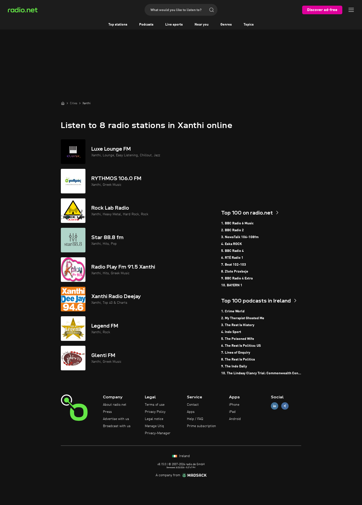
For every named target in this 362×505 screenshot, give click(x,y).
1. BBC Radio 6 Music (237, 223)
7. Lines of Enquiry (235, 352)
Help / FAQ (195, 419)
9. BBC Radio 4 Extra (237, 278)
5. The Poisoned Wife (237, 339)
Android (235, 419)
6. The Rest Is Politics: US (241, 345)
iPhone (234, 404)
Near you (202, 24)
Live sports (174, 24)
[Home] (63, 103)
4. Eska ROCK (231, 244)
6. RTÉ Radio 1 (232, 258)
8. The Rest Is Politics (238, 359)
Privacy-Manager (157, 433)
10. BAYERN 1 (231, 285)
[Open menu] (351, 10)
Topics (249, 24)
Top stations (117, 24)
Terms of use (155, 404)
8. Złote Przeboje (234, 271)
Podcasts (146, 24)
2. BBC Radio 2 (232, 230)
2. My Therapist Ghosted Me (242, 318)
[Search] (211, 10)
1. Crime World (233, 311)
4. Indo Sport (231, 332)
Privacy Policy (155, 412)
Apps (191, 412)
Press (107, 412)
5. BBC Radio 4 (232, 251)
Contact (193, 404)
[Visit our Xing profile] (285, 406)
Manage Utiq (154, 426)
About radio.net (114, 404)
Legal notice (154, 419)
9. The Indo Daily (234, 366)
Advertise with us (116, 419)
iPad (232, 412)
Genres (226, 24)
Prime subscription (201, 426)
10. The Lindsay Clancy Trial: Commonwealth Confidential (261, 373)
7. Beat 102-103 (233, 264)
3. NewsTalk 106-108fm (240, 237)
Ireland (184, 456)
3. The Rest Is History (237, 325)
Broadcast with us (117, 426)
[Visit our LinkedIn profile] (275, 406)
